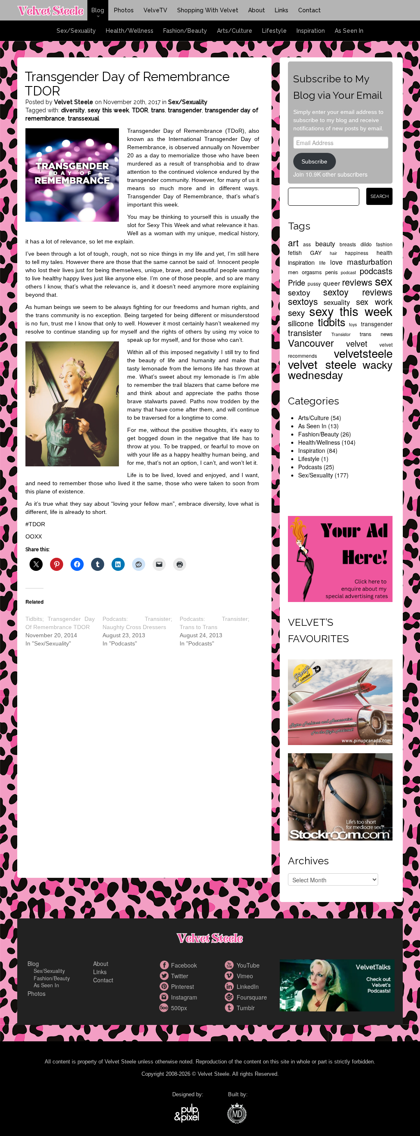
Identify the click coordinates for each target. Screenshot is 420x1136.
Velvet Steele (73, 102)
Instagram (165, 997)
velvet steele (322, 363)
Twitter (165, 976)
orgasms (312, 272)
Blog (97, 10)
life (322, 262)
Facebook (165, 965)
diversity (73, 110)
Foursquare (230, 997)
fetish (295, 252)
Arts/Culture (234, 30)
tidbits (331, 321)
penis (331, 272)
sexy (296, 312)
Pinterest (165, 986)
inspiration (301, 262)
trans (158, 110)
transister (305, 333)
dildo (366, 244)
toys (353, 324)
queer (331, 282)
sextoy (299, 292)
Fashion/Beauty (185, 30)
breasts (348, 244)
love (336, 262)
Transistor (341, 334)
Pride (296, 282)
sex (384, 280)
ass (307, 244)
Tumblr (230, 1008)
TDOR (140, 110)
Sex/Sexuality (76, 30)
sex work (374, 301)
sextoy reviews (358, 291)
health (385, 252)
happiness (356, 252)
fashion (384, 244)
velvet (357, 343)
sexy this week (108, 110)
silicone (301, 322)
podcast (348, 272)
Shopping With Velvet (207, 10)
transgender (185, 110)
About (256, 10)
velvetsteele (363, 353)
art (293, 242)
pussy (314, 283)
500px (165, 1008)
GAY (316, 252)
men (293, 272)
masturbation (370, 261)
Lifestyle (274, 30)
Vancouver (311, 343)
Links (281, 10)
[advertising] (340, 558)
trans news (376, 334)
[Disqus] (142, 769)
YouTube (230, 965)
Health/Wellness (129, 30)
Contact (309, 10)
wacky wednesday (340, 369)
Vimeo (230, 976)
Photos (124, 10)
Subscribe (314, 161)
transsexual (83, 118)
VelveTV (155, 10)
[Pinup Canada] (340, 701)
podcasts (376, 271)
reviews (357, 281)
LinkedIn (230, 986)
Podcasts (310, 467)
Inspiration (311, 30)
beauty (325, 243)
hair (333, 253)
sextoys (303, 301)
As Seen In (349, 30)
